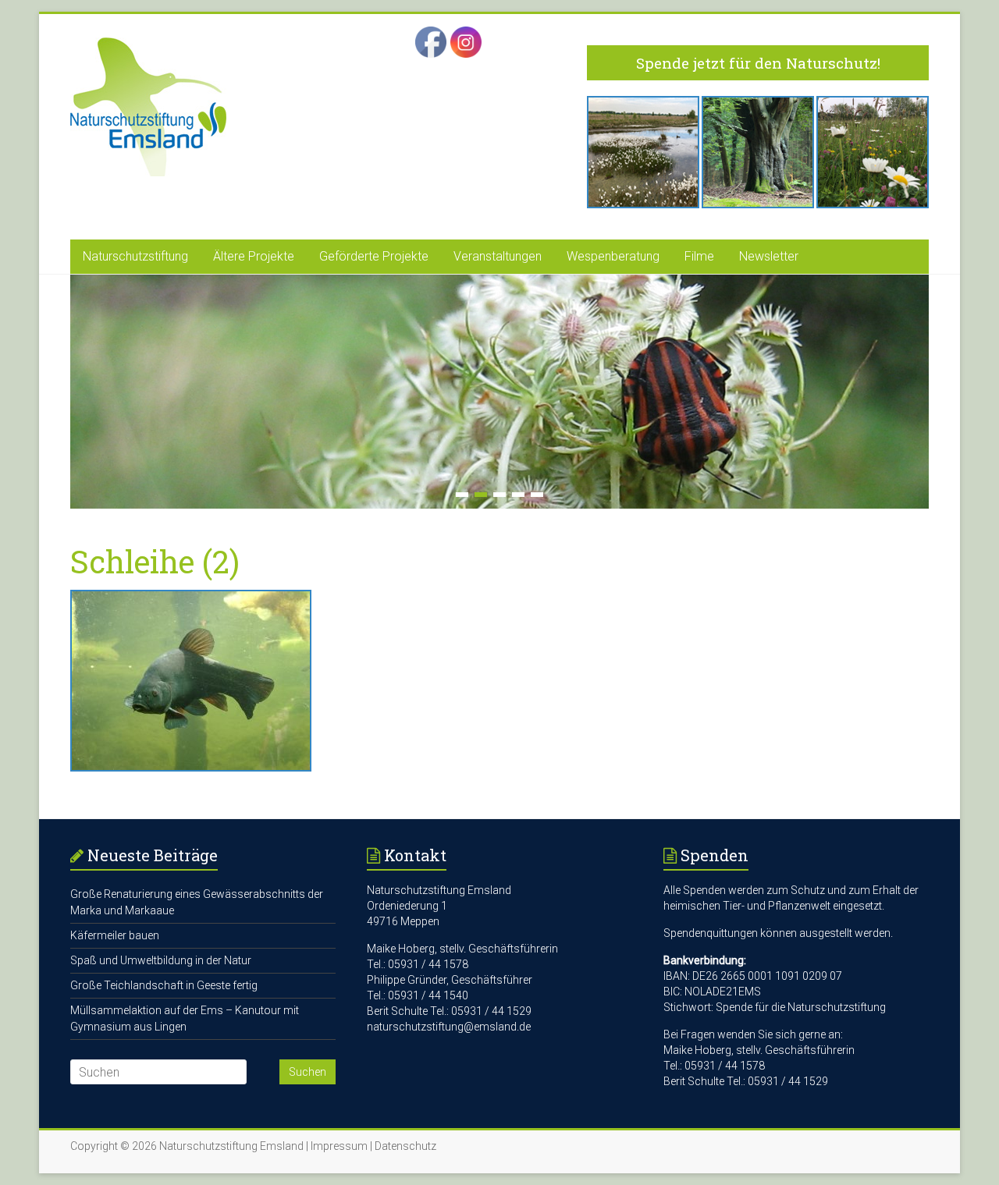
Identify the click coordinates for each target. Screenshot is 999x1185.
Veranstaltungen (497, 256)
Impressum (339, 1146)
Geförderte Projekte (373, 256)
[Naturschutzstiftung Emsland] (148, 44)
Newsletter (768, 256)
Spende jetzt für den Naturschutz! (758, 63)
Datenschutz (405, 1146)
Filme (699, 256)
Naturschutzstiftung (135, 256)
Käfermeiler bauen (114, 935)
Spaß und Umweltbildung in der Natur (160, 960)
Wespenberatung (613, 256)
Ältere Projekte (253, 256)
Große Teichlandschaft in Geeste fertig (164, 985)
